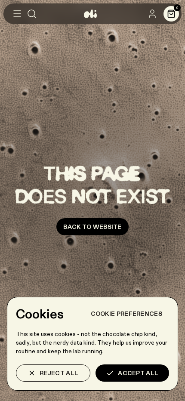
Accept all (138, 373)
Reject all (59, 373)
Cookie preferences (126, 314)
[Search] (32, 14)
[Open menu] (17, 14)
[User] (152, 14)
